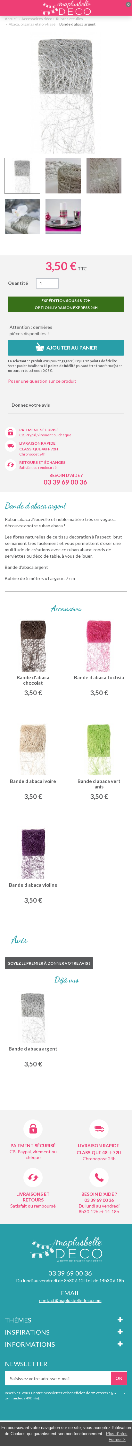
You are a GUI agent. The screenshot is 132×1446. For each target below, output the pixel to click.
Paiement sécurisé (39, 429)
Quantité (18, 283)
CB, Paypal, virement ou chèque (45, 435)
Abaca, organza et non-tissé (32, 24)
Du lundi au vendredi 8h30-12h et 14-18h (99, 1208)
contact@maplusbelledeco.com (70, 1300)
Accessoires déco (36, 18)
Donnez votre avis (31, 405)
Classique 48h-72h (38, 449)
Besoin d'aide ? (66, 475)
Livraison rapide (37, 443)
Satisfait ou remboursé (38, 467)
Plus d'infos (117, 1433)
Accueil (11, 18)
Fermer (115, 1439)
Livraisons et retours (33, 1196)
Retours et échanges (42, 462)
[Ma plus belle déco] (66, 7)
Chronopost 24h (32, 454)
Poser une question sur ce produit (42, 381)
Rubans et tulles (69, 18)
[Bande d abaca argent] (22, 175)
